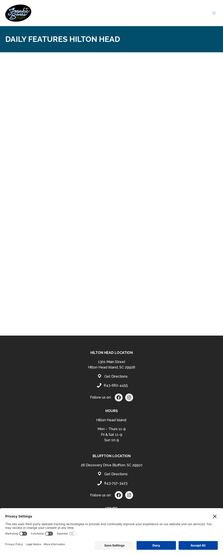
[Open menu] (214, 13)
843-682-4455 (116, 385)
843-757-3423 (115, 483)
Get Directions (116, 376)
